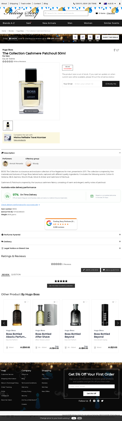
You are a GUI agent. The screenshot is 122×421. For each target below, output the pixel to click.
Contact (37, 3)
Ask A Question (112, 270)
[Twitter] (118, 50)
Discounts (45, 378)
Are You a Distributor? (29, 400)
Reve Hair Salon (6, 400)
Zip (43, 374)
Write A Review (92, 270)
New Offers (45, 391)
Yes (74, 418)
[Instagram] (94, 401)
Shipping (14, 3)
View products (20, 140)
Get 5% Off (91, 393)
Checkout (111, 13)
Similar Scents (111, 23)
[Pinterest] (98, 401)
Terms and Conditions (29, 383)
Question (16, 274)
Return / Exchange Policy (10, 383)
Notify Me (111, 84)
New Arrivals (49, 23)
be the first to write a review (61, 286)
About (4, 3)
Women (88, 23)
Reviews (44, 383)
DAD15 (14, 38)
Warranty (25, 387)
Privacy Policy (26, 391)
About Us (25, 374)
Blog (46, 3)
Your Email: (68, 84)
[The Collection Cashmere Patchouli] (8, 125)
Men (70, 23)
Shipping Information (8, 378)
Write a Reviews (19, 61)
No (80, 418)
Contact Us (5, 395)
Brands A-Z (9, 23)
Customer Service (7, 374)
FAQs (3, 391)
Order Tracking (6, 387)
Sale (28, 23)
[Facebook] (114, 50)
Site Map (45, 387)
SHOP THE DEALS (110, 37)
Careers (24, 404)
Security (24, 395)
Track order (26, 3)
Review (5, 274)
